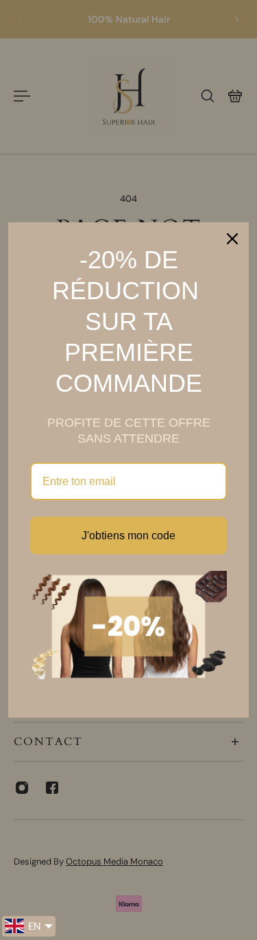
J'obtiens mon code (128, 535)
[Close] (232, 238)
